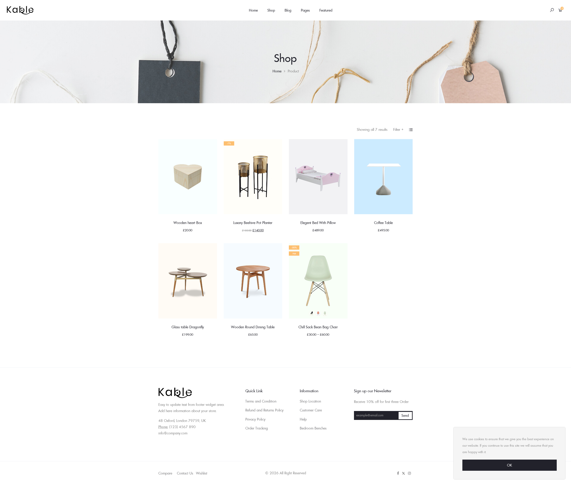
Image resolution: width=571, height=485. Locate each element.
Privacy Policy (255, 419)
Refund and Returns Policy (264, 410)
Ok (509, 465)
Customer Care (311, 410)
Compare (165, 473)
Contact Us (185, 473)
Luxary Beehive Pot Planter (252, 222)
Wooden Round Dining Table (253, 327)
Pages (305, 10)
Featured (325, 10)
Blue (318, 313)
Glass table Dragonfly (188, 327)
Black (311, 313)
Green (325, 313)
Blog (288, 10)
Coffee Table (383, 222)
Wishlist (201, 473)
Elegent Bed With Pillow (318, 222)
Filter (398, 129)
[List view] (411, 130)
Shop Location (310, 401)
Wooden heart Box (188, 222)
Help (303, 419)
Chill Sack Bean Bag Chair (318, 327)
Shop (271, 10)
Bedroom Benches (313, 428)
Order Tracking (256, 428)
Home (253, 10)
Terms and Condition (260, 401)
